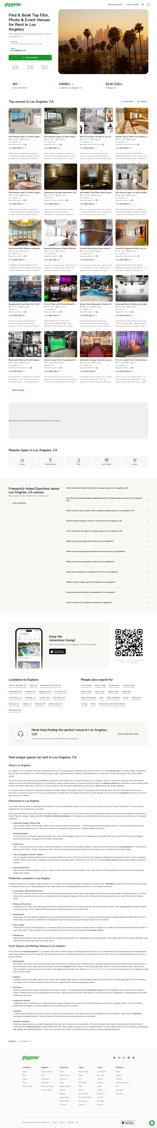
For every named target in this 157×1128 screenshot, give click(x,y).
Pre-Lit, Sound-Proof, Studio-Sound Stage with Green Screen (132, 360)
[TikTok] (124, 1058)
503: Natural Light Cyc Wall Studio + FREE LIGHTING (60, 136)
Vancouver (101, 1094)
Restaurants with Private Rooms (112, 704)
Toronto (100, 1097)
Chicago (100, 1083)
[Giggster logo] (30, 1058)
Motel (93, 704)
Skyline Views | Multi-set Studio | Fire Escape (132, 136)
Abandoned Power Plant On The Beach (25, 304)
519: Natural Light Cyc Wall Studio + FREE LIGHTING (132, 192)
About (24, 1072)
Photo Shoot (64, 1075)
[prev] (12, 121)
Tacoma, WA (44, 698)
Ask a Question (19, 503)
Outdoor (119, 1075)
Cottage (84, 704)
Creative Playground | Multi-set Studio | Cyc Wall (132, 248)
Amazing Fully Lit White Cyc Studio (131, 304)
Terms (55, 1122)
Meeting (63, 1094)
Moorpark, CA (30, 698)
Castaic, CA (27, 704)
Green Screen (86, 685)
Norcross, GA (14, 704)
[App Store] (57, 651)
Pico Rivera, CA (59, 698)
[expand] (147, 541)
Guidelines (45, 1083)
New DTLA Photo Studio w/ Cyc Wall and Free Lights (96, 136)
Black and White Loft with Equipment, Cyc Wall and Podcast (25, 360)
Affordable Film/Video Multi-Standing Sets (96, 192)
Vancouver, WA (45, 691)
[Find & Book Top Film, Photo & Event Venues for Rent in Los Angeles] (78, 420)
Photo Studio (86, 691)
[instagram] (119, 1058)
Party (62, 1072)
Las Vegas (101, 1101)
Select (24, 1083)
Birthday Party (65, 1086)
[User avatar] (148, 4)
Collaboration (114, 685)
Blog (24, 1075)
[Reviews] (134, 1058)
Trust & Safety (46, 1090)
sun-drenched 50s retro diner (97, 969)
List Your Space (133, 4)
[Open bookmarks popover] (38, 111)
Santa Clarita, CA (55, 704)
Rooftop (119, 1079)
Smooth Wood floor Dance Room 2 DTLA (96, 248)
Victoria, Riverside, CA (17, 685)
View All (63, 1105)
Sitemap (71, 1122)
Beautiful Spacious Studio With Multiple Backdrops (60, 248)
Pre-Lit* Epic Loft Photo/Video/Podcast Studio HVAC (60, 304)
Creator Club (27, 1086)
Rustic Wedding (113, 698)
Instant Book (128, 101)
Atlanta (100, 1079)
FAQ (42, 1075)
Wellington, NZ (15, 710)
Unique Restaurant (88, 698)
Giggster (12, 1041)
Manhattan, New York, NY (50, 685)
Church (81, 1090)
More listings (18, 390)
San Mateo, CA (61, 691)
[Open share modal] (34, 111)
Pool (80, 1079)
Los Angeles (101, 1072)
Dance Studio (100, 685)
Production (64, 1079)
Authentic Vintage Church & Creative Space (96, 360)
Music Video (64, 1101)
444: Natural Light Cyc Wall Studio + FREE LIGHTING (25, 136)
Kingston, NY (40, 704)
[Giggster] (13, 4)
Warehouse (82, 1101)
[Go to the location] (25, 121)
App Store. (134, 662)
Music (118, 1072)
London (100, 1090)
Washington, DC (15, 691)
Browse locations (115, 4)
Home (80, 1075)
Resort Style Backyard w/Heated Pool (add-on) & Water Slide (96, 304)
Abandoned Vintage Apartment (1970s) (60, 192)
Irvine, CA (33, 685)
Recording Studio (84, 1097)
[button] (152, 1123)
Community (45, 1079)
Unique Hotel (113, 691)
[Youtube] (129, 1058)
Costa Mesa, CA (15, 698)
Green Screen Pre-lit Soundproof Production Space (60, 360)
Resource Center (47, 1086)
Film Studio (82, 1083)
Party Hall (119, 1090)
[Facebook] (114, 1058)
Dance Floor (100, 691)
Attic (101, 698)
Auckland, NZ (30, 691)
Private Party (64, 1097)
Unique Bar (126, 691)
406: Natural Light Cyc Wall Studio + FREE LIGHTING (25, 192)
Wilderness (136, 698)
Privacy (62, 1122)
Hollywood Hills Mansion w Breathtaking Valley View (25, 248)
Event (62, 1083)
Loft (117, 1086)
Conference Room (122, 1083)
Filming (125, 698)
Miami (99, 1086)
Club (80, 1086)
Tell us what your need (128, 734)
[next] (38, 121)
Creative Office (129, 685)
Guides (24, 1079)
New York (100, 1075)
